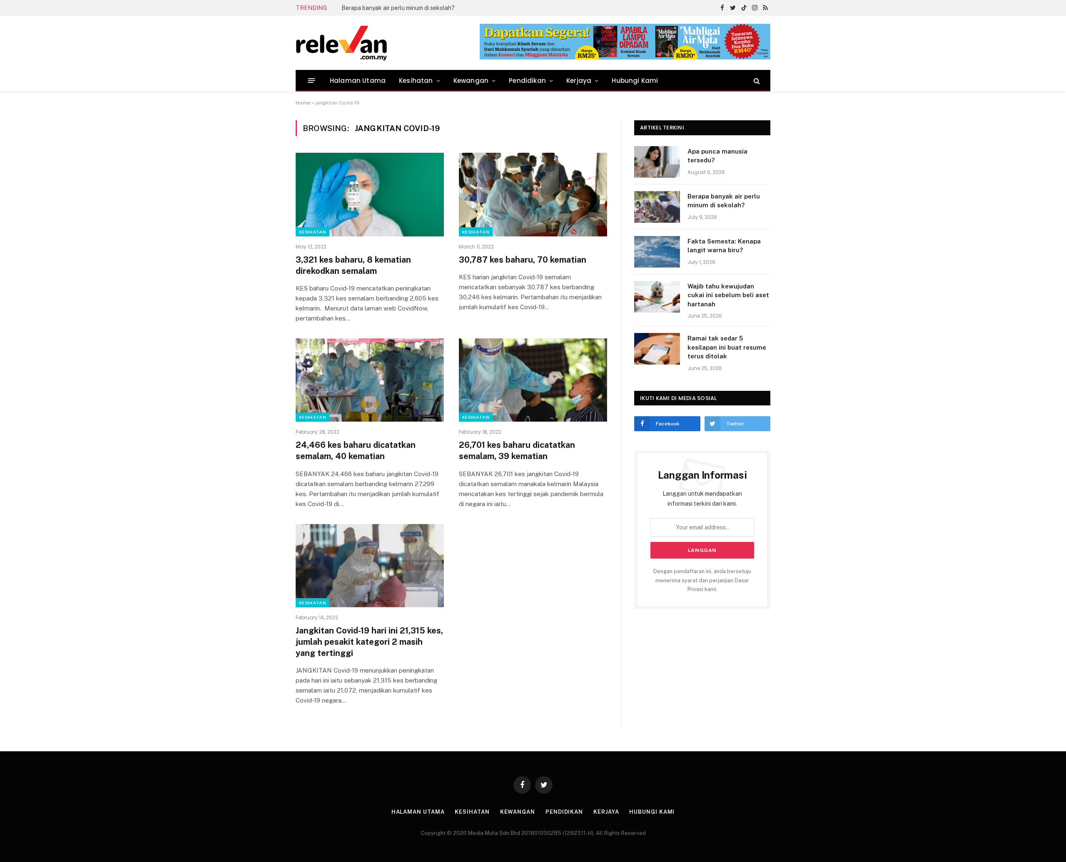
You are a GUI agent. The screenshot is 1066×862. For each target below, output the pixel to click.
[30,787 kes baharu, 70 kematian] (533, 194)
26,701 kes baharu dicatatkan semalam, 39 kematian (517, 450)
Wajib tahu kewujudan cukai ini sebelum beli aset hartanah (728, 295)
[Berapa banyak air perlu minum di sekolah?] (657, 207)
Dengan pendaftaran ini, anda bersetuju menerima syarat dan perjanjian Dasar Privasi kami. (702, 580)
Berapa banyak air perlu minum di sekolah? (398, 8)
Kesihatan (416, 80)
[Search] (756, 80)
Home (303, 103)
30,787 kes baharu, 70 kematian (522, 260)
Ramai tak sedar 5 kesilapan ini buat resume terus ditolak (726, 347)
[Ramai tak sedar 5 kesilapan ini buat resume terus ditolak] (657, 349)
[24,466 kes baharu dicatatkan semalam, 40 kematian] (370, 380)
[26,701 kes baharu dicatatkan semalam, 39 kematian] (533, 380)
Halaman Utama (358, 80)
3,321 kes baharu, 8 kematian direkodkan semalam (353, 265)
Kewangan (470, 80)
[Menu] (311, 81)
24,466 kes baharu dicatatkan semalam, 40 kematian (356, 450)
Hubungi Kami (635, 80)
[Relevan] (388, 42)
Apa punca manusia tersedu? (717, 156)
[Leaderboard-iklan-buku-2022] (625, 58)
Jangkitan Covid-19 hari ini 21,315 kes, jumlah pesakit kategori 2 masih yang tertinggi (369, 642)
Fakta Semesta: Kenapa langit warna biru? (724, 245)
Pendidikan (527, 80)
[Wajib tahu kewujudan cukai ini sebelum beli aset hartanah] (657, 297)
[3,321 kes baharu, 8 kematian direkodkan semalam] (370, 194)
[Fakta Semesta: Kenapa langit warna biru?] (657, 252)
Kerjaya (578, 80)
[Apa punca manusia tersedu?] (657, 162)
